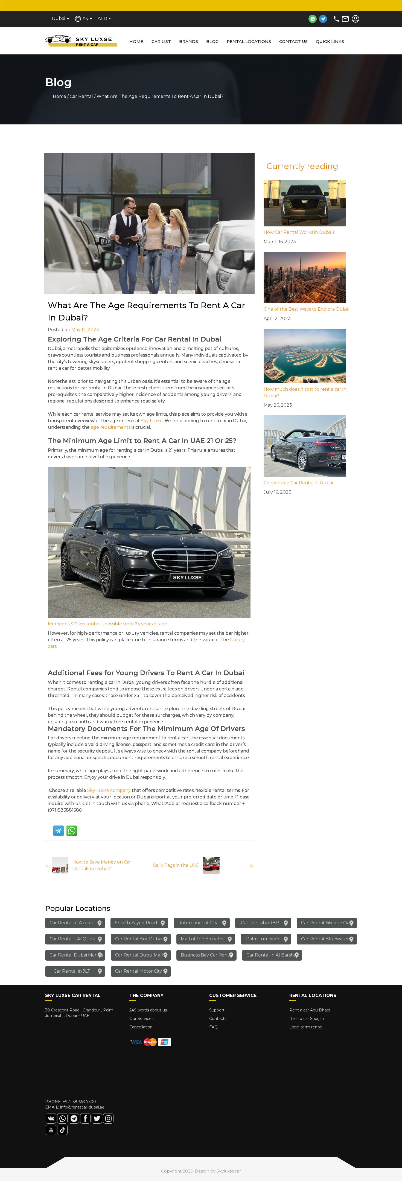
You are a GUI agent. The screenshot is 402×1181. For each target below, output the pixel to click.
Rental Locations (249, 41)
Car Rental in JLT (72, 971)
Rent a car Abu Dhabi (309, 1010)
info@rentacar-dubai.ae (82, 1107)
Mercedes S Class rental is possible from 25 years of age (107, 623)
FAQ (213, 1027)
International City (198, 922)
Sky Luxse (152, 420)
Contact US (293, 41)
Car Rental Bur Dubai (138, 938)
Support (217, 1010)
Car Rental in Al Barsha (271, 955)
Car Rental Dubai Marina (76, 955)
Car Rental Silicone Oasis (327, 922)
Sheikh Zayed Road (136, 922)
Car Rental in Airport (71, 922)
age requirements (110, 427)
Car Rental (81, 96)
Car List (161, 41)
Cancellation (141, 1027)
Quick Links (330, 41)
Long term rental (305, 1027)
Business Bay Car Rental (207, 955)
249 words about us (148, 1010)
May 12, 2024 (85, 329)
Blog (212, 41)
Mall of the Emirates (202, 938)
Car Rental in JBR (260, 922)
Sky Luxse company (109, 790)
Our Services (141, 1018)
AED (102, 18)
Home (136, 41)
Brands (188, 41)
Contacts (217, 1018)
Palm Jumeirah (262, 938)
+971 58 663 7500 (79, 1101)
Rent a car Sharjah (306, 1018)
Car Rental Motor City (138, 971)
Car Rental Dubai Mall (139, 955)
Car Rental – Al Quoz (72, 938)
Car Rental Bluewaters (326, 938)
